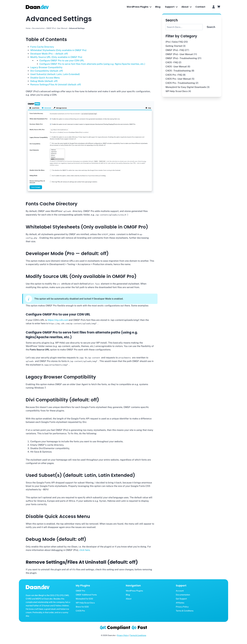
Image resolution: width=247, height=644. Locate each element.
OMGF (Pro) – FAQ (175, 50)
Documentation (38, 28)
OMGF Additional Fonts (86, 595)
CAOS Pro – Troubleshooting (180, 83)
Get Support (181, 599)
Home (28, 28)
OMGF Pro (80, 591)
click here (84, 550)
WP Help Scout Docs (177, 91)
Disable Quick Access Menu (45, 77)
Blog (157, 6)
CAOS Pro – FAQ (174, 74)
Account (180, 591)
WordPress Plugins (134, 591)
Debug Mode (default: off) (44, 81)
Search (211, 26)
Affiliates (180, 603)
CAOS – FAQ (172, 62)
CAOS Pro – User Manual (178, 78)
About (128, 599)
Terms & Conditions (184, 611)
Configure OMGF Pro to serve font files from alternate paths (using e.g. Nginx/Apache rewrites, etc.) (92, 64)
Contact (200, 6)
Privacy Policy (182, 607)
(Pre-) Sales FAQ (174, 41)
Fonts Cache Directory (42, 46)
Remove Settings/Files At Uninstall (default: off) (55, 84)
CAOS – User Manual (176, 66)
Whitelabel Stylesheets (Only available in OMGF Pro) (58, 50)
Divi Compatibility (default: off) (46, 70)
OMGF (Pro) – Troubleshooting (181, 58)
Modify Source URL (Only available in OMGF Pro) (56, 57)
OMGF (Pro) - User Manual (56, 28)
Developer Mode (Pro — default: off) (49, 53)
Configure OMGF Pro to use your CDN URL (61, 60)
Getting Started (174, 46)
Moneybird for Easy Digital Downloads (186, 87)
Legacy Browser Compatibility (46, 67)
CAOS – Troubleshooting (178, 70)
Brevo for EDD (82, 607)
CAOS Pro (80, 611)
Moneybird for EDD (84, 599)
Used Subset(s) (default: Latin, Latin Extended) (55, 74)
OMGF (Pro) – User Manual (179, 54)
